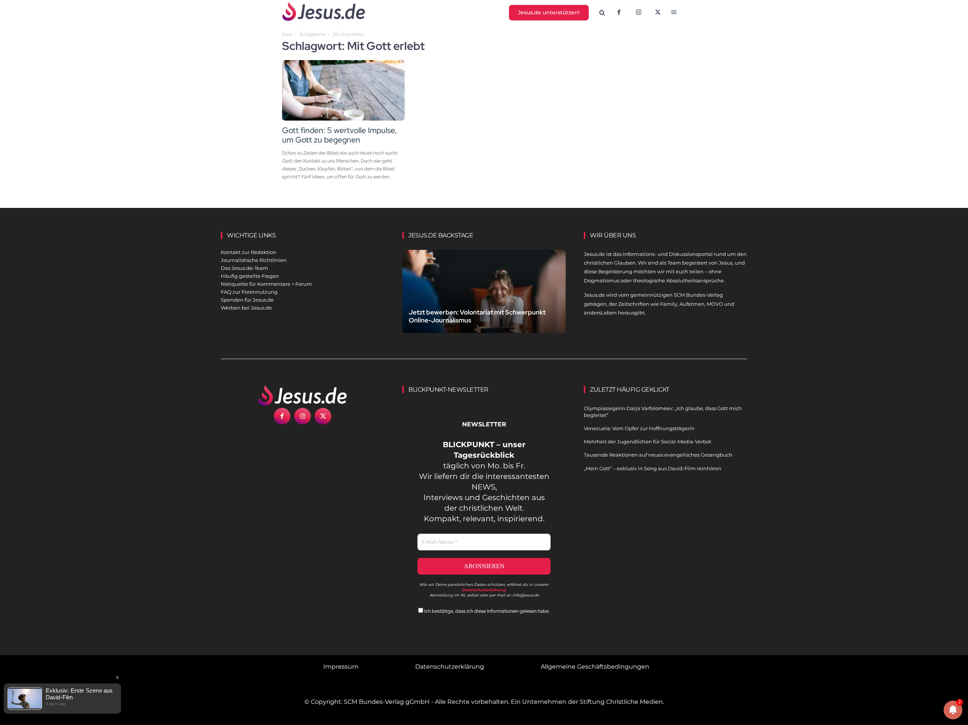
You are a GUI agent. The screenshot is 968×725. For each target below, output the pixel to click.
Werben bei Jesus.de (246, 308)
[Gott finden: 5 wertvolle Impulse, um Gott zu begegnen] (343, 90)
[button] (602, 13)
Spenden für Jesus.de (247, 300)
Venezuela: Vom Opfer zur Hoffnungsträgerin (639, 428)
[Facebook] (619, 13)
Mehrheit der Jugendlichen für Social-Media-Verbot (647, 441)
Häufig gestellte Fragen (250, 276)
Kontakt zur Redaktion (248, 252)
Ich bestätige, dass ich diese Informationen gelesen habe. (486, 611)
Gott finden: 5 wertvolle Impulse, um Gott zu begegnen (339, 135)
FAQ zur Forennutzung (249, 292)
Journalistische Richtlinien (254, 260)
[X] (658, 13)
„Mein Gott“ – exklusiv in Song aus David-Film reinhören (652, 468)
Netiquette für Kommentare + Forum (266, 284)
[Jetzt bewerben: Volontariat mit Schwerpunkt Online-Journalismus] (484, 300)
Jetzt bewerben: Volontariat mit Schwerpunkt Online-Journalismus (477, 316)
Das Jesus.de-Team (244, 268)
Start (287, 34)
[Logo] (302, 395)
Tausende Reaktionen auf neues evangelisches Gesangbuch (658, 455)
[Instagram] (639, 13)
